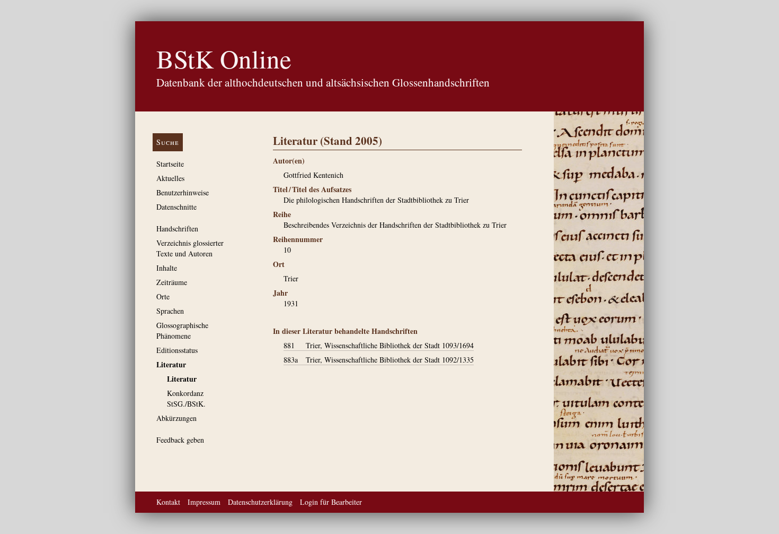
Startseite (170, 164)
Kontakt (168, 502)
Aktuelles (170, 178)
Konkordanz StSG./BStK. (186, 398)
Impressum (204, 502)
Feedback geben (180, 440)
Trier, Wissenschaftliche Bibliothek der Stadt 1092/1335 (379, 360)
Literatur (171, 364)
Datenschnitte (176, 207)
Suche (167, 142)
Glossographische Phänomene (182, 330)
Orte (163, 296)
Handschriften (177, 228)
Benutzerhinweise (182, 192)
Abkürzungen (176, 418)
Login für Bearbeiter (331, 502)
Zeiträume (171, 282)
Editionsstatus (177, 350)
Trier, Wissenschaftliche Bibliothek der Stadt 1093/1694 (379, 345)
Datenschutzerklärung (260, 502)
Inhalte (166, 268)
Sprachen (170, 311)
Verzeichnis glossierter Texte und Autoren (190, 248)
